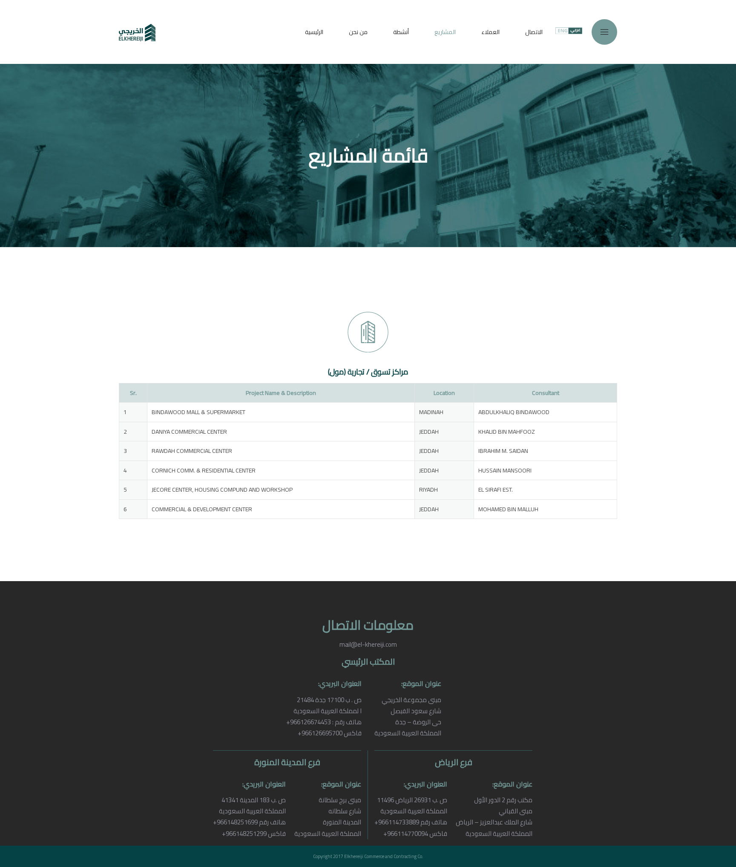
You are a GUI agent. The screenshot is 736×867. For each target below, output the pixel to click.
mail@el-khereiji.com (368, 644)
